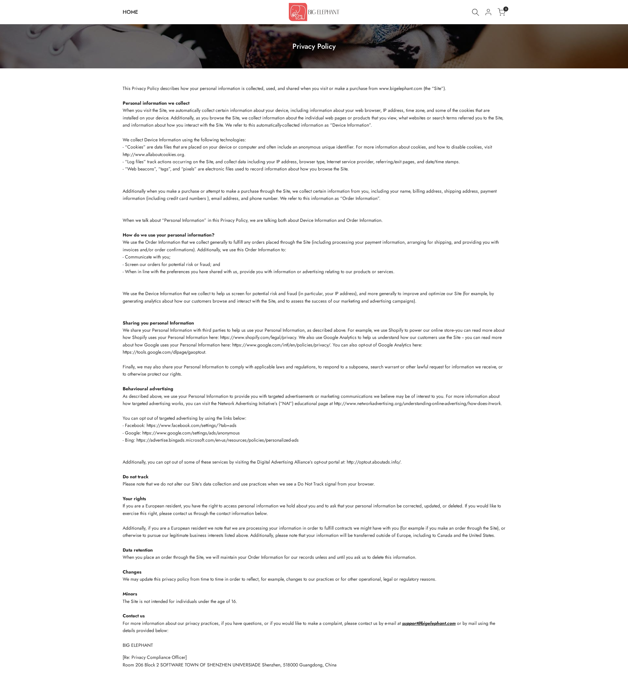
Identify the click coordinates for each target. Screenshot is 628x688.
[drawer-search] (475, 12)
